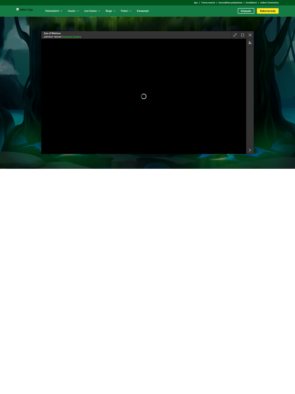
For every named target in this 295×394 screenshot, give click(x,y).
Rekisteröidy (268, 11)
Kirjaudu (246, 11)
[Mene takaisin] (250, 35)
